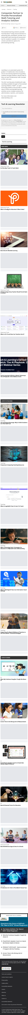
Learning (3, 9)
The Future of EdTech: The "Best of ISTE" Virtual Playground (13, 930)
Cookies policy (5, 983)
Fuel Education (5, 33)
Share (5, 27)
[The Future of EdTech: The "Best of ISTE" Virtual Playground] (14, 925)
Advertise (4, 992)
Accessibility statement (7, 986)
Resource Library (11, 5)
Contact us (4, 998)
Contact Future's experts (7, 977)
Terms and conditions (7, 974)
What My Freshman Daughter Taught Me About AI (14, 936)
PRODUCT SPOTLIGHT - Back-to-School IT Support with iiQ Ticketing (14, 948)
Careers (3, 989)
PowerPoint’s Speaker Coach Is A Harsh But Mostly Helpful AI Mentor (14, 942)
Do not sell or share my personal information (12, 1004)
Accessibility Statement (7, 1001)
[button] (2, 2)
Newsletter (24, 27)
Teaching (15, 9)
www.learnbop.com (7, 98)
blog (3, 136)
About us (4, 995)
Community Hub (23, 5)
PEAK (13, 86)
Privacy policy (5, 980)
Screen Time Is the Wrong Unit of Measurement (12, 954)
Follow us (16, 27)
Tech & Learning (6, 23)
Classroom (9, 9)
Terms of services (17, 120)
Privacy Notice (19, 121)
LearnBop (4, 70)
